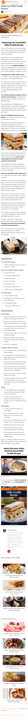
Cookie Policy (16, 715)
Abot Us (3, 715)
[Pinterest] (9, 551)
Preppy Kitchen (8, 476)
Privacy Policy (9, 715)
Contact (23, 715)
